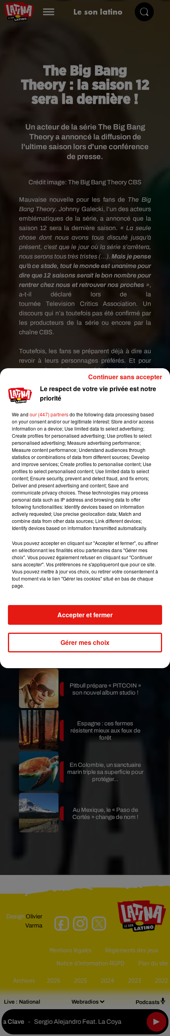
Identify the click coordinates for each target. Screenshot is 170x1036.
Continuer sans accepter (125, 376)
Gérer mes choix (85, 642)
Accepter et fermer (85, 614)
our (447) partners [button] (49, 414)
